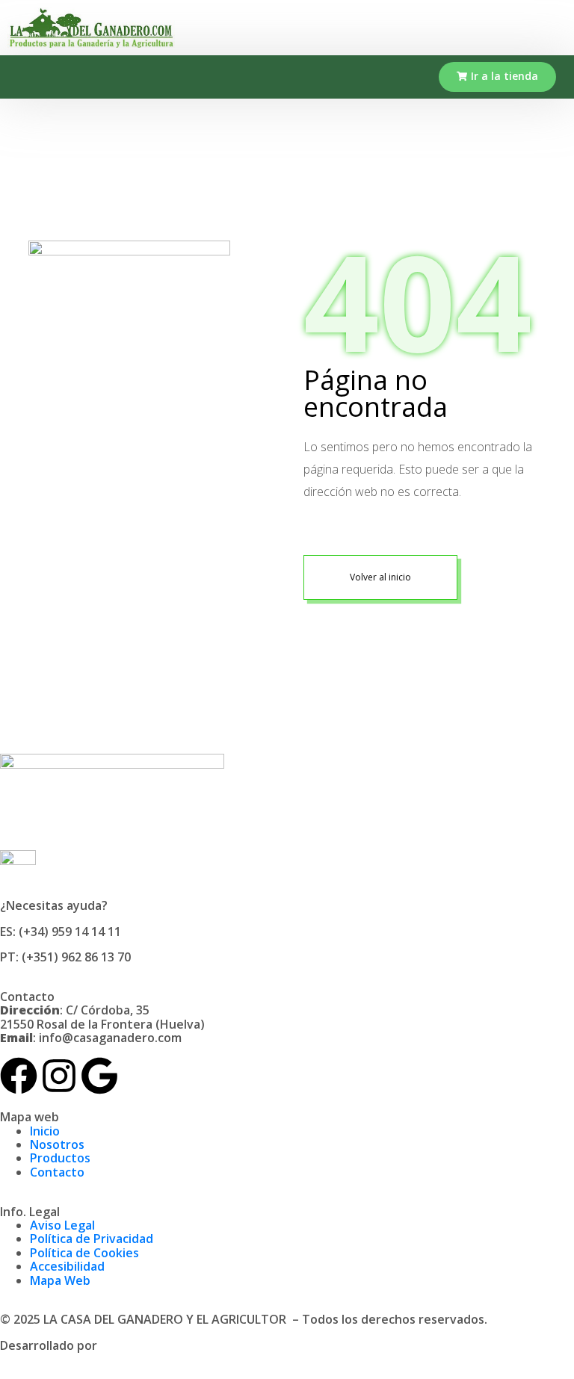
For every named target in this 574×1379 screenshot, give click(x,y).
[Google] (99, 1075)
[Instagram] (59, 1075)
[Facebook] (18, 1075)
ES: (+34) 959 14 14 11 (60, 931)
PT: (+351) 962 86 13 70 (65, 957)
